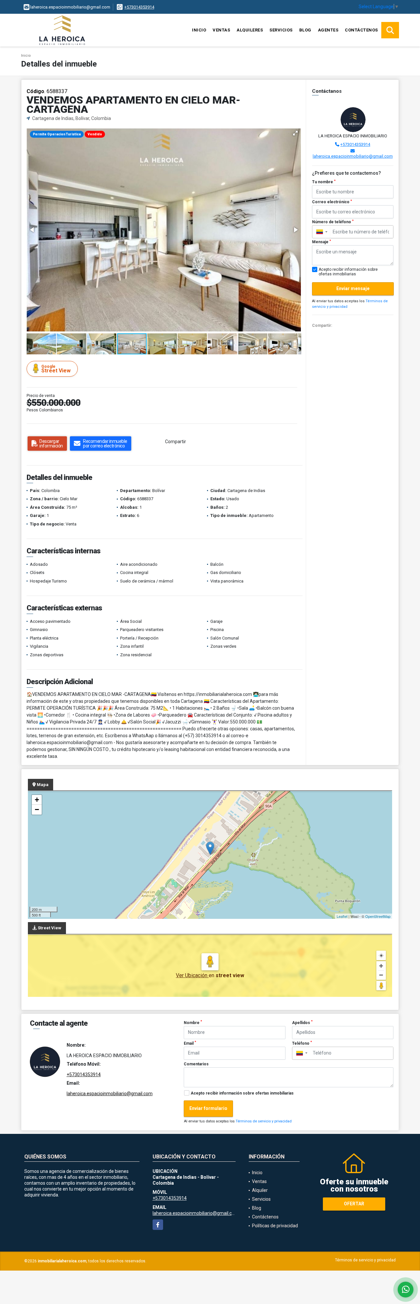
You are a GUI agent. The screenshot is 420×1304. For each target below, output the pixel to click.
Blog (305, 30)
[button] (295, 133)
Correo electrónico (332, 202)
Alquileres (250, 30)
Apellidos (302, 1022)
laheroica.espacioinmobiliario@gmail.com (353, 156)
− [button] (37, 809)
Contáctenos (361, 30)
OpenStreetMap (377, 916)
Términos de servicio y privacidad (264, 1121)
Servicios (281, 30)
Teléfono (302, 1043)
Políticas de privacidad (275, 1225)
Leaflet (342, 916)
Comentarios (196, 1064)
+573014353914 (139, 7)
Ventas (221, 30)
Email (190, 1043)
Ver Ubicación (192, 975)
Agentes (328, 30)
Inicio (199, 30)
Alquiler (260, 1190)
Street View (56, 369)
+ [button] (37, 800)
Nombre (193, 1022)
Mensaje (321, 242)
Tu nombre (324, 182)
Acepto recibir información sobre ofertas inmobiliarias (242, 1093)
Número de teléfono (333, 222)
